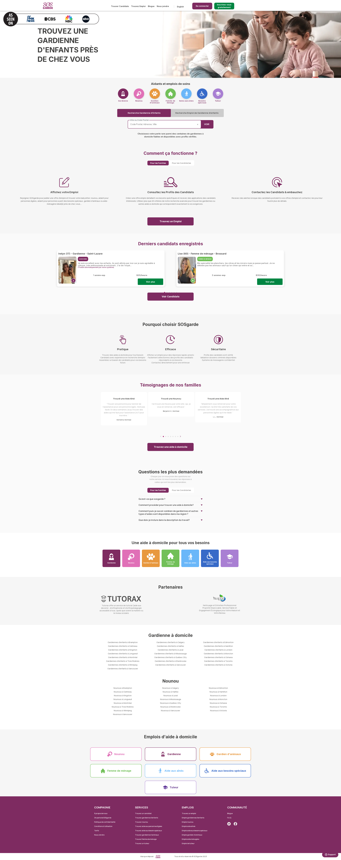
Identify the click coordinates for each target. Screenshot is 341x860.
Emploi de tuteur (188, 843)
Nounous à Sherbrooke (170, 706)
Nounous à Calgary (170, 688)
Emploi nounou (187, 822)
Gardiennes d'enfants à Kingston (122, 650)
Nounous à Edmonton (218, 688)
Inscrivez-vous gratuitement (224, 5)
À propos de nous (100, 813)
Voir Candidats (170, 296)
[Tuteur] (218, 93)
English (180, 6)
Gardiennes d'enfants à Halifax (170, 646)
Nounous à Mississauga (170, 699)
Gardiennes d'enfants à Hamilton (218, 646)
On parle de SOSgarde (102, 818)
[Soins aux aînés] (186, 93)
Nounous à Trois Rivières (123, 706)
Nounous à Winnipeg (123, 710)
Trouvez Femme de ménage (145, 839)
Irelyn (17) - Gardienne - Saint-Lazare (80, 253)
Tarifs (96, 830)
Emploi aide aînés (188, 826)
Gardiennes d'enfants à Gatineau (122, 646)
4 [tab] (171, 292)
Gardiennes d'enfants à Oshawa (218, 657)
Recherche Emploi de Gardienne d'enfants (197, 113)
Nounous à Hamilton (218, 691)
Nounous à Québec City (170, 703)
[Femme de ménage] (170, 93)
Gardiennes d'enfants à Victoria (218, 665)
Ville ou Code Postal (139, 120)
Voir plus (150, 282)
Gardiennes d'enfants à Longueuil (123, 653)
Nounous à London (218, 695)
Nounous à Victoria (218, 710)
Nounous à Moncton (218, 699)
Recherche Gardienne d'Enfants (144, 113)
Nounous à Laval (170, 695)
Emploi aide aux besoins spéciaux (194, 830)
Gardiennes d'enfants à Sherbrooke (170, 661)
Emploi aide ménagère (190, 839)
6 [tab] (176, 292)
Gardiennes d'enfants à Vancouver (122, 668)
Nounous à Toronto (218, 706)
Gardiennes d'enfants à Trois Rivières (122, 661)
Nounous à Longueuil (122, 699)
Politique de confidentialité (104, 822)
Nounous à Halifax (170, 691)
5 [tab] (174, 292)
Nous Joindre (99, 835)
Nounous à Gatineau (123, 691)
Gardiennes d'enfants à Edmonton (218, 642)
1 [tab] (164, 292)
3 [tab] (169, 292)
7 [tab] (177, 436)
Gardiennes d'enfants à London (218, 650)
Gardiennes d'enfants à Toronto (218, 661)
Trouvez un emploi (189, 813)
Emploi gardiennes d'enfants (193, 818)
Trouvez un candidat (143, 813)
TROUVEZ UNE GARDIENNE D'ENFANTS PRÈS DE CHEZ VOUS (68, 45)
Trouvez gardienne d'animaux (147, 835)
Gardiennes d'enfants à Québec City (170, 657)
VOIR (206, 124)
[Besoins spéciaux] (202, 93)
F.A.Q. (229, 818)
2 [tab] (166, 292)
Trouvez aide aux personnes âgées (148, 826)
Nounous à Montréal (123, 703)
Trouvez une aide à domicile (170, 446)
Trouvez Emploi (138, 6)
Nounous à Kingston (123, 695)
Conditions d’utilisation (103, 826)
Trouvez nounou (141, 822)
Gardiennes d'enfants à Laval (170, 650)
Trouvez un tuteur (142, 843)
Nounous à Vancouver (122, 714)
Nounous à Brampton (122, 688)
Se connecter (202, 6)
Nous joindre (163, 6)
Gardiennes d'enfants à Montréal (122, 657)
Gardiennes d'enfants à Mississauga (170, 653)
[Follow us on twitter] (229, 824)
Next (180, 436)
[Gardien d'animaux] (155, 93)
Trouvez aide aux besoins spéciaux (148, 830)
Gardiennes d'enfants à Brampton (123, 642)
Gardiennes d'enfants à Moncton (218, 653)
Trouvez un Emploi (171, 221)
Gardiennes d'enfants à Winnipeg (122, 665)
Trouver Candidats (120, 6)
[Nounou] (139, 93)
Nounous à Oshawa (218, 703)
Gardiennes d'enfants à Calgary (170, 642)
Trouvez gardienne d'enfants (146, 818)
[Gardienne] (123, 93)
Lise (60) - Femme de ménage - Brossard (202, 253)
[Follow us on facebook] (235, 824)
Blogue (151, 6)
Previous (160, 436)
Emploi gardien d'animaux (192, 835)
